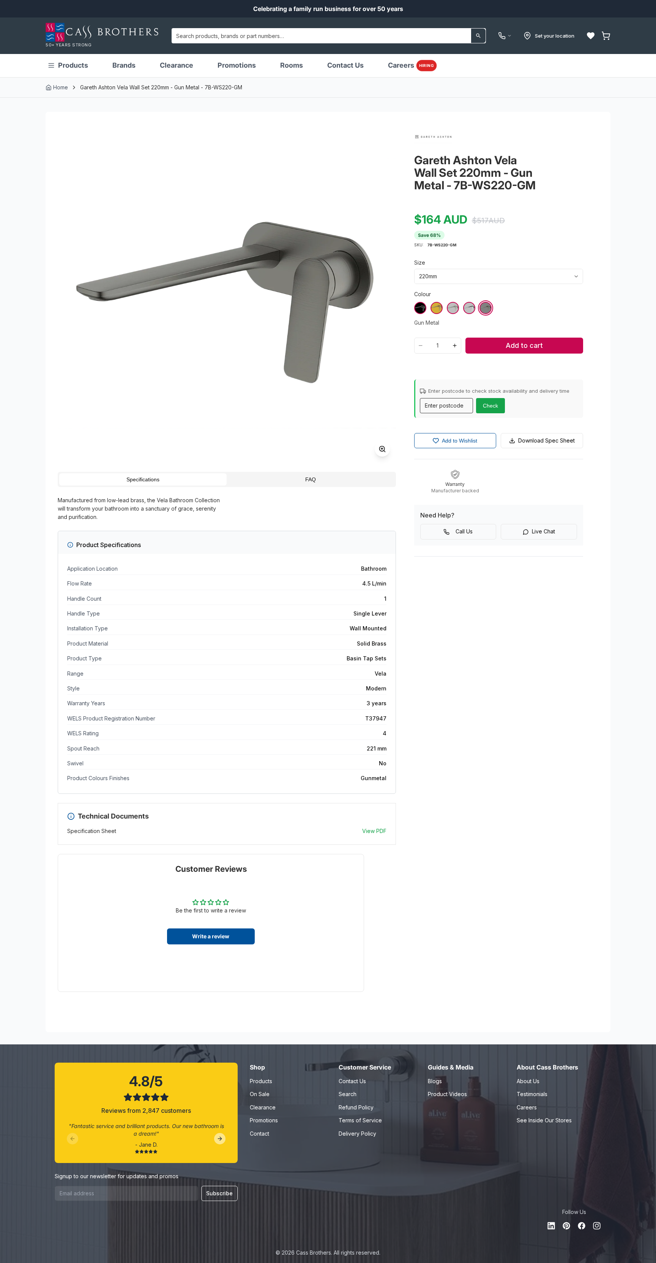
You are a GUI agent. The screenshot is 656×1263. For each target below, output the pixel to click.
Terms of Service (360, 1120)
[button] (590, 35)
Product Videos (447, 1094)
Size (419, 262)
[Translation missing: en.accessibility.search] (478, 36)
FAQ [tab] (310, 479)
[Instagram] (596, 1225)
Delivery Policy (357, 1133)
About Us (528, 1081)
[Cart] (605, 35)
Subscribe (219, 1193)
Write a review (210, 936)
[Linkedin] (551, 1225)
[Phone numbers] (505, 36)
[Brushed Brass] (436, 308)
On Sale (260, 1094)
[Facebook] (581, 1225)
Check (490, 406)
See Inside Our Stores (544, 1120)
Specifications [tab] (142, 479)
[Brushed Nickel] (453, 308)
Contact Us (345, 65)
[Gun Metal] (485, 308)
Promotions (237, 65)
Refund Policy (356, 1107)
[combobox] (329, 35)
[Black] (420, 308)
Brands (124, 65)
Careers (411, 65)
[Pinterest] (566, 1225)
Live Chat (543, 531)
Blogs (435, 1081)
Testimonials (532, 1094)
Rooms (291, 65)
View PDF (374, 831)
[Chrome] (469, 308)
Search (347, 1094)
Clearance (176, 65)
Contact (259, 1133)
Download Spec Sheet (546, 440)
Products (73, 65)
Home (60, 87)
